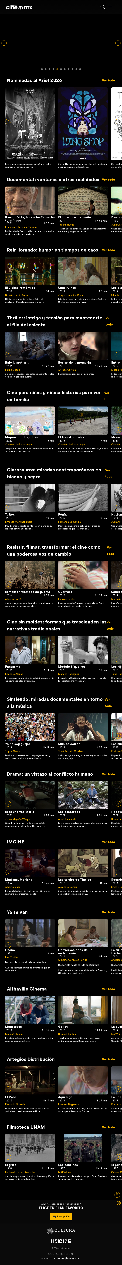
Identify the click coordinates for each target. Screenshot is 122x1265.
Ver (32, 127)
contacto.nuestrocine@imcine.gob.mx (61, 1258)
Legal (69, 1254)
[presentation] (8, 121)
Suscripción (17, 190)
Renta (42, 190)
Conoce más (62, 49)
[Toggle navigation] (109, 7)
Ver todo (108, 80)
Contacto (55, 1254)
